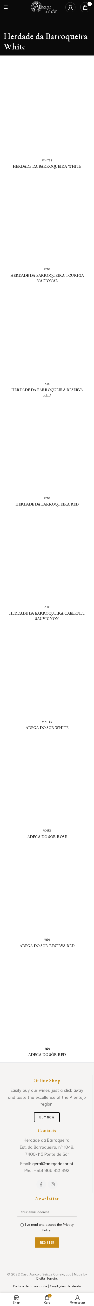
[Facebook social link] (41, 1184)
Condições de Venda (65, 1286)
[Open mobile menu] (5, 7)
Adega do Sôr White (47, 727)
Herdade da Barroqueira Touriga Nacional (47, 278)
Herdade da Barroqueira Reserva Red (47, 392)
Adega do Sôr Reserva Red (47, 945)
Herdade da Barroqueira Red (47, 504)
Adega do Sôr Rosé (47, 836)
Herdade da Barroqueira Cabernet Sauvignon (47, 616)
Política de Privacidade (30, 1286)
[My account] (70, 7)
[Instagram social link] (53, 1184)
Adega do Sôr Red (47, 1054)
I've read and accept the (49, 1227)
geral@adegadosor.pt (53, 1163)
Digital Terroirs (47, 1278)
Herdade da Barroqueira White (47, 166)
